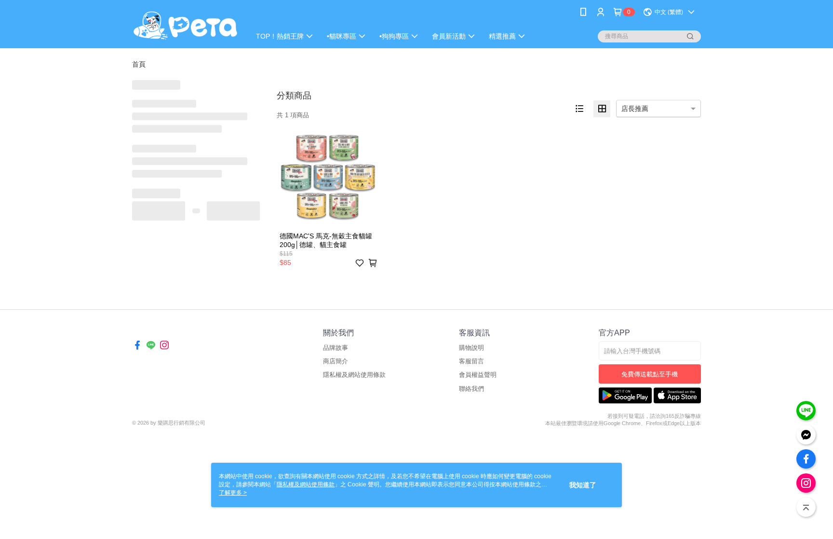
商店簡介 (335, 361)
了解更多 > (233, 492)
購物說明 (471, 347)
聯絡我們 (471, 388)
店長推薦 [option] (634, 108)
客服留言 (471, 361)
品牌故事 (335, 347)
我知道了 (582, 485)
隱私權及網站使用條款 (354, 374)
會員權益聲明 (478, 374)
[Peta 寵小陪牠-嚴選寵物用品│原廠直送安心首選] (185, 25)
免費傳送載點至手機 (649, 374)
